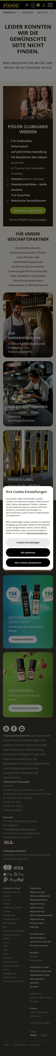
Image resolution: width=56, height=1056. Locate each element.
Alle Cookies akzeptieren (28, 562)
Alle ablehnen (28, 552)
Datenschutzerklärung (36, 533)
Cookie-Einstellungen (28, 542)
